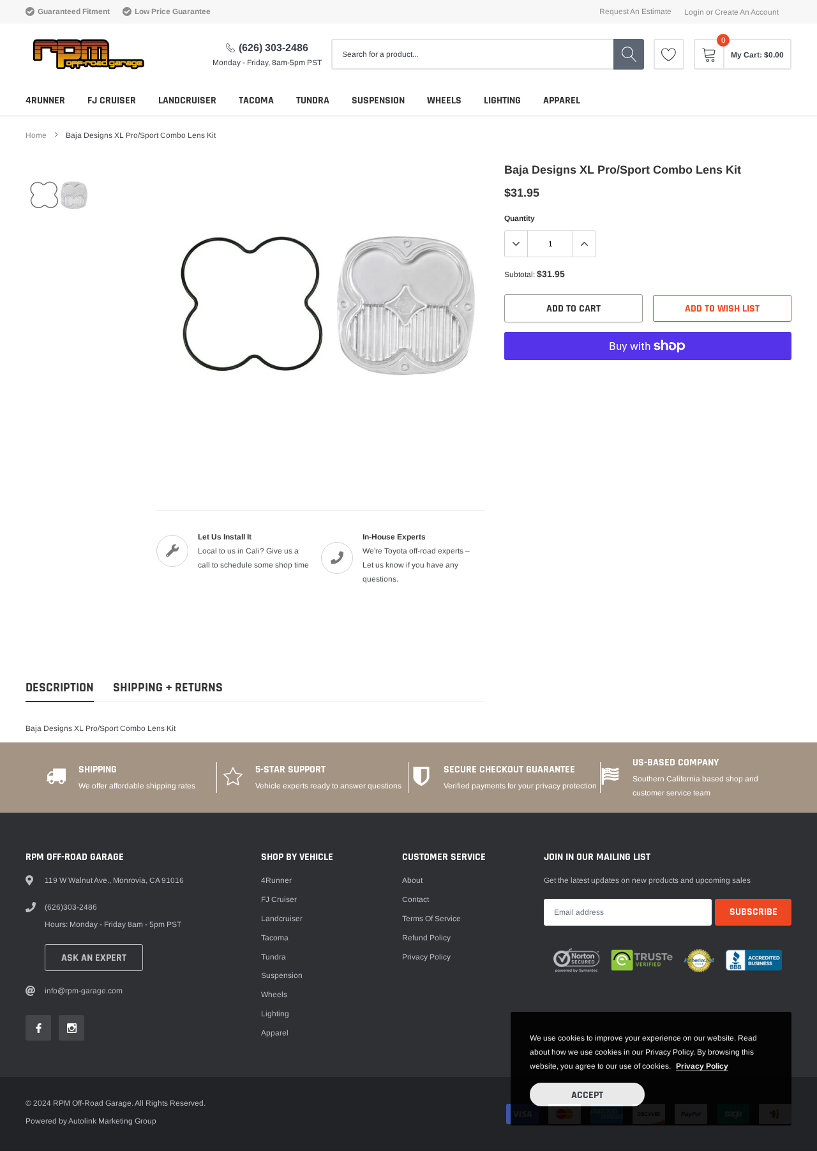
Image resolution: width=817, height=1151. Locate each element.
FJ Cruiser (111, 100)
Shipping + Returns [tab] (168, 688)
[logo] (88, 54)
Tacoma (256, 100)
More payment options (647, 377)
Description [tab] (60, 688)
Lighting (502, 100)
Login (694, 12)
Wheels (444, 100)
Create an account (747, 12)
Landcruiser (187, 100)
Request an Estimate (635, 11)
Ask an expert (93, 958)
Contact (415, 899)
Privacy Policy (426, 956)
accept (587, 1095)
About (412, 880)
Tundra (312, 100)
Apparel (561, 100)
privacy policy (702, 1066)
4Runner (45, 100)
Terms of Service (431, 918)
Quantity (519, 218)
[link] (669, 54)
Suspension (378, 100)
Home (36, 135)
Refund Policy (426, 937)
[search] (628, 54)
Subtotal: (519, 274)
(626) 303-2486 (273, 47)
